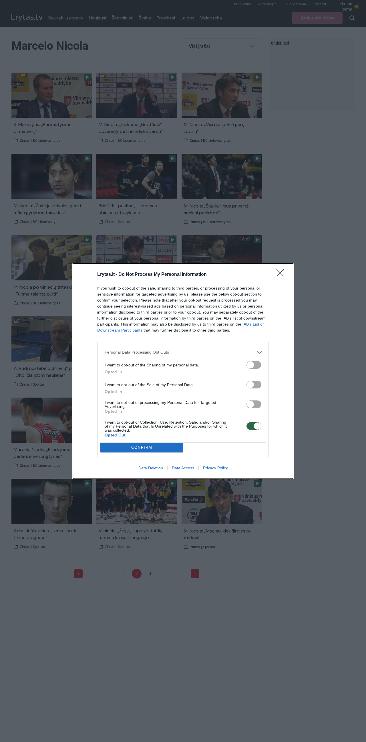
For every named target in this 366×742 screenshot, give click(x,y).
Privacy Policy (215, 468)
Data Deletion (150, 468)
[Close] (282, 274)
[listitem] (183, 352)
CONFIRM (141, 447)
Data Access (183, 468)
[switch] (253, 365)
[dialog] (183, 371)
